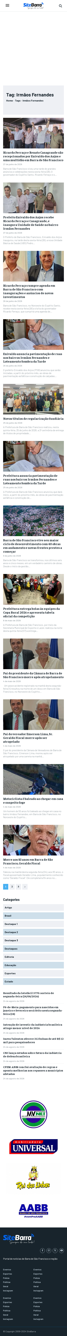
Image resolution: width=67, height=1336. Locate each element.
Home (9, 100)
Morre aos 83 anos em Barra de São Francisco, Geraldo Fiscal (28, 861)
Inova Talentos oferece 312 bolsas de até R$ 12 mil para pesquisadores (33, 1040)
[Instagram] (48, 1250)
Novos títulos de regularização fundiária (33, 418)
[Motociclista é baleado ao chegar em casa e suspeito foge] (33, 779)
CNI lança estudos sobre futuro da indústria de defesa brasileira (32, 1054)
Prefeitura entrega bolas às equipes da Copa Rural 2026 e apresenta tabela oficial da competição (31, 612)
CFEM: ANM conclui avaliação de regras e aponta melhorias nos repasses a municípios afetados (33, 1070)
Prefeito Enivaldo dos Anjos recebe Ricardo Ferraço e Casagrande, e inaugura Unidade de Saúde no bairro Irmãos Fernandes (30, 222)
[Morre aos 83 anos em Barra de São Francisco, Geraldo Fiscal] (33, 840)
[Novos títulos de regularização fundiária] (33, 399)
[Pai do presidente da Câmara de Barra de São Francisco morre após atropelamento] (33, 654)
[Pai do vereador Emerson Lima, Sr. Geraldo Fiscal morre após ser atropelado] (33, 714)
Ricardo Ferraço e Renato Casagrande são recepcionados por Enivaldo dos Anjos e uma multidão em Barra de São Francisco (33, 156)
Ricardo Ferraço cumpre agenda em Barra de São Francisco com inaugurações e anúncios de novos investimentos (29, 291)
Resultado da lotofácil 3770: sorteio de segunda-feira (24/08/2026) (28, 994)
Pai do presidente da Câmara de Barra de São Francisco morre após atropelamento (33, 675)
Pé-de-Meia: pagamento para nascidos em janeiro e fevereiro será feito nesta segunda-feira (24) (32, 1010)
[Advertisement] (33, 47)
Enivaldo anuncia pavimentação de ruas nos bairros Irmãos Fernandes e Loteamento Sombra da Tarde (32, 357)
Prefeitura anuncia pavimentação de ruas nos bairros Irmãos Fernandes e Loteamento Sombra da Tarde (30, 479)
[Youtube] (61, 1250)
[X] (55, 1250)
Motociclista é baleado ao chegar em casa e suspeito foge (33, 800)
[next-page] (25, 887)
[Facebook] (42, 1250)
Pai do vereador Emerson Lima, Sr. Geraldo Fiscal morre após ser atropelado (28, 737)
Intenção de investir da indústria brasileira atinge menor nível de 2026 (32, 1026)
